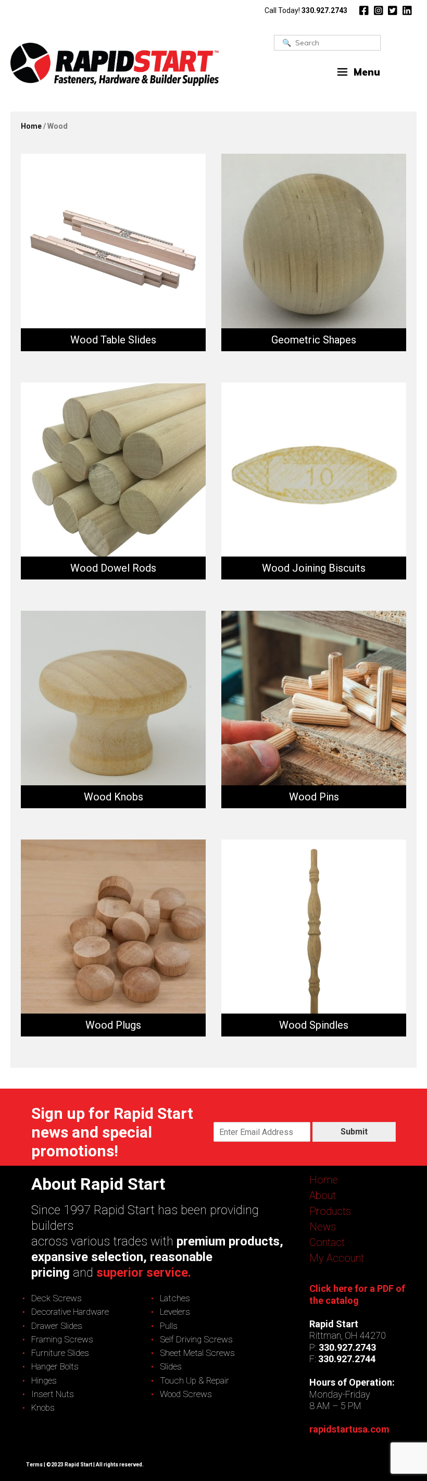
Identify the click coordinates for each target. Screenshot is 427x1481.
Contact (327, 1242)
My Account (336, 1258)
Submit (354, 1132)
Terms (34, 1464)
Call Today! (306, 10)
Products (330, 1211)
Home (31, 126)
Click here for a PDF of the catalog (357, 1294)
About (322, 1195)
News (322, 1226)
